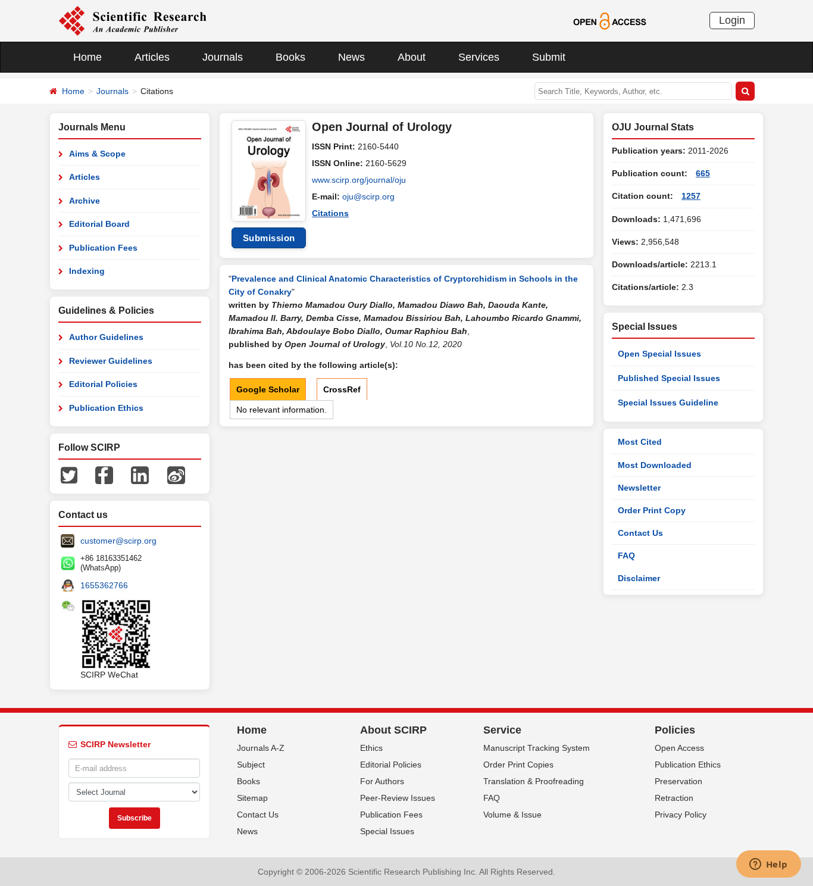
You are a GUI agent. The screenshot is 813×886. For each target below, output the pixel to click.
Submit (548, 57)
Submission (269, 238)
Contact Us (640, 533)
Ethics (371, 748)
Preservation (678, 781)
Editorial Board (99, 224)
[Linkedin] (140, 474)
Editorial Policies (103, 384)
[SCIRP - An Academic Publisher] (132, 20)
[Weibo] (176, 474)
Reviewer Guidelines (110, 361)
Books (290, 57)
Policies (675, 730)
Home (87, 57)
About (412, 57)
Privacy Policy (680, 814)
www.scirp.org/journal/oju (359, 180)
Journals (222, 57)
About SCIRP (393, 730)
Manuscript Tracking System (536, 748)
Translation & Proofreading (533, 781)
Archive (84, 200)
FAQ (626, 555)
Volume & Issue (512, 814)
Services (478, 57)
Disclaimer (639, 578)
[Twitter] (69, 474)
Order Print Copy (652, 510)
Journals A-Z (260, 748)
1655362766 (104, 585)
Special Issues (387, 831)
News (351, 57)
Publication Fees (103, 247)
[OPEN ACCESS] (610, 20)
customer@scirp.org (118, 540)
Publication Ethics (106, 408)
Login (732, 20)
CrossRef (342, 389)
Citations (330, 213)
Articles (152, 57)
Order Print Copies (518, 764)
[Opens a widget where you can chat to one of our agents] (768, 865)
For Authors (382, 781)
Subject (251, 764)
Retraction (674, 798)
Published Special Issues (669, 378)
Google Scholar (267, 389)
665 (703, 173)
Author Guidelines (106, 337)
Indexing (87, 271)
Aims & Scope (97, 153)
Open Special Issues (659, 353)
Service (502, 730)
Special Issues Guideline (668, 402)
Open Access (679, 748)
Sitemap (252, 798)
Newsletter (639, 487)
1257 (691, 196)
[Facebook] (104, 474)
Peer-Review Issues (397, 798)
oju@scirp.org (368, 196)
